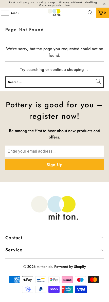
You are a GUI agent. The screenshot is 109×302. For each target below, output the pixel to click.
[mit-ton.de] (54, 13)
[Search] (90, 13)
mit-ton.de (44, 266)
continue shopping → (69, 69)
